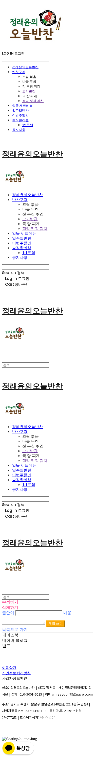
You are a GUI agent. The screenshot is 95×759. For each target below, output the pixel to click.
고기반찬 (28, 91)
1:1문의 (27, 125)
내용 (67, 613)
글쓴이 (8, 613)
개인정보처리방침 (16, 673)
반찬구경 (18, 72)
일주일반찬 (20, 110)
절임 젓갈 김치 (33, 100)
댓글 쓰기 (55, 623)
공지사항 (18, 129)
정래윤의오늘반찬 (25, 67)
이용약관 (9, 667)
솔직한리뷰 (20, 120)
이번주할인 (20, 115)
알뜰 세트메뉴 (22, 105)
